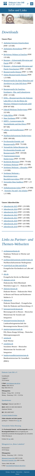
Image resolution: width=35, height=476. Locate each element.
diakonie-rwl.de (9, 280)
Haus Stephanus (9, 118)
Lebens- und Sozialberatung (14, 130)
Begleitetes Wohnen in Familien (15, 54)
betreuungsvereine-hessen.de (14, 320)
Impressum (26, 472)
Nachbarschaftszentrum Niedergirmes (17, 136)
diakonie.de (8, 300)
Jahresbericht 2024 (10, 209)
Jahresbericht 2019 (10, 224)
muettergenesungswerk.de (13, 329)
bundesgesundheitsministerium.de (16, 355)
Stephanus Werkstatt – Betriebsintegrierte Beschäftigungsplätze (12, 176)
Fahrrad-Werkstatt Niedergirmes (15, 109)
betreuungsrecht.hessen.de (13, 309)
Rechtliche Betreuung (11, 162)
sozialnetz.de (8, 344)
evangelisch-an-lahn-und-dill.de (15, 265)
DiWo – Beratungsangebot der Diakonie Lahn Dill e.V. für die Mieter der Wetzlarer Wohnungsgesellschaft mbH (18, 101)
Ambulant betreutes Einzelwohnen (16, 43)
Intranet (17, 474)
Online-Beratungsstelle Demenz (15, 75)
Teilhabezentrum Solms (12, 188)
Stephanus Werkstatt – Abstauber (16, 167)
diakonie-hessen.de (11, 289)
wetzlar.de (7, 338)
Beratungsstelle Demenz (12, 72)
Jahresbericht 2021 (10, 218)
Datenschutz (19, 472)
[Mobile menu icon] (31, 3)
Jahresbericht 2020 (10, 221)
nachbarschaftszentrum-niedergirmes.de (18, 260)
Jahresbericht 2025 (10, 206)
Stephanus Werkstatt (11, 164)
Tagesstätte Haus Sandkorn (13, 182)
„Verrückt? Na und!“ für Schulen (15, 191)
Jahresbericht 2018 (10, 226)
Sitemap (8, 472)
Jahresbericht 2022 (10, 215)
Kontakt (13, 472)
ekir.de (6, 274)
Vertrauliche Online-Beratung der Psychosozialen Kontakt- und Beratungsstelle (16, 150)
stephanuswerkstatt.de (12, 251)
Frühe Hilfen (8, 115)
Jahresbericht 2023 (10, 212)
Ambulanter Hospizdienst (13, 49)
